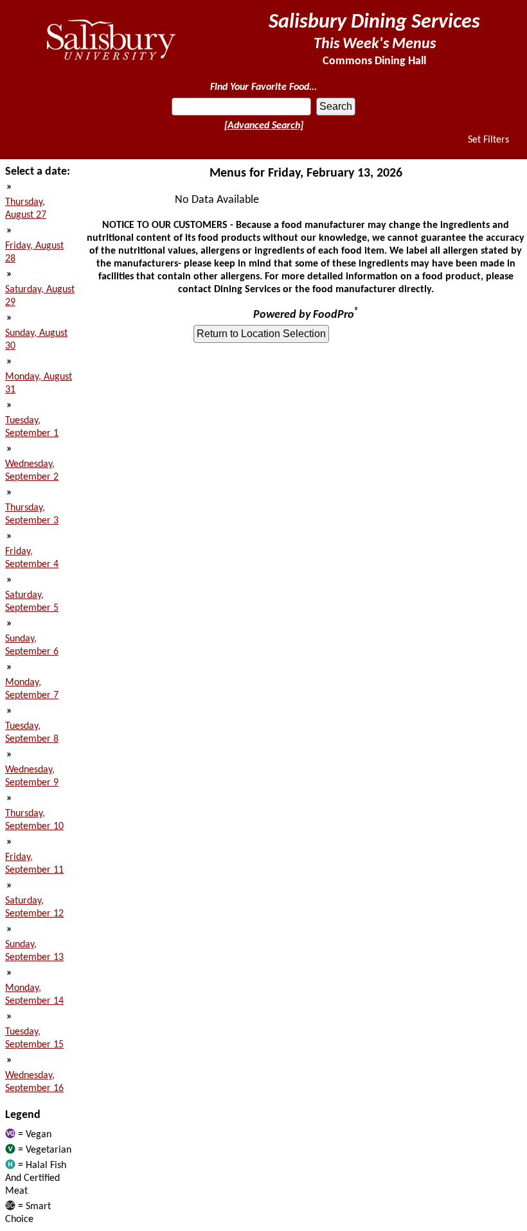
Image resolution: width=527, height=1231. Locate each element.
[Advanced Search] (263, 126)
